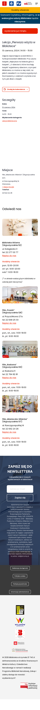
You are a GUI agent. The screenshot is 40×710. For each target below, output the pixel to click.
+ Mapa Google (8, 187)
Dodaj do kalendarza (16, 89)
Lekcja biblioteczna (9, 121)
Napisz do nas (9, 255)
